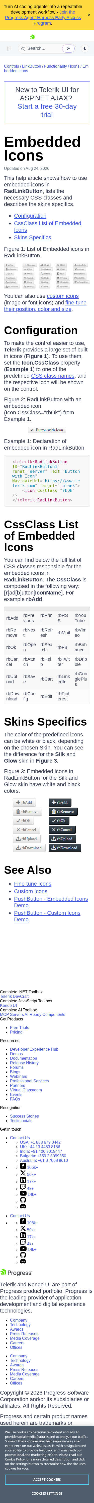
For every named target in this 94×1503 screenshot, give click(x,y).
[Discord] (23, 1207)
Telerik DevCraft (14, 996)
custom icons (63, 296)
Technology (20, 1325)
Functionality (55, 66)
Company (18, 1320)
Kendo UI (8, 1005)
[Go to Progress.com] (16, 1275)
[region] (47, 1464)
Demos (16, 1054)
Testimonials (21, 1121)
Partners (17, 1085)
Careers (17, 1343)
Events (16, 1094)
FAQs (15, 1099)
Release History (24, 1063)
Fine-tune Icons (32, 884)
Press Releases (24, 1334)
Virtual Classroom (26, 1090)
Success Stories (24, 1116)
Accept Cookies (47, 1479)
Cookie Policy (15, 1459)
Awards (17, 1329)
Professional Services (29, 1081)
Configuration (30, 216)
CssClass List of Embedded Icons (41, 535)
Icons (74, 66)
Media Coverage (25, 1338)
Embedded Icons (42, 148)
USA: (40, 1142)
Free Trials (19, 1027)
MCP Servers (12, 1014)
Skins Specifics (32, 237)
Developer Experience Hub (34, 1049)
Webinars (18, 1076)
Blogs (15, 1072)
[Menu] (9, 48)
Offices (16, 1347)
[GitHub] (23, 1201)
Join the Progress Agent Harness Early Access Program (43, 18)
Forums (17, 1067)
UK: (40, 1147)
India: (41, 1151)
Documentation (23, 1058)
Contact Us (20, 1138)
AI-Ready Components (45, 1014)
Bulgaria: (43, 1156)
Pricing (16, 1032)
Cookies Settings (47, 1493)
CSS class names (52, 376)
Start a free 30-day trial (47, 110)
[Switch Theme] (85, 49)
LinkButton (31, 66)
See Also (27, 869)
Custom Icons (30, 891)
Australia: (44, 1160)
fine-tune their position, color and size (45, 305)
